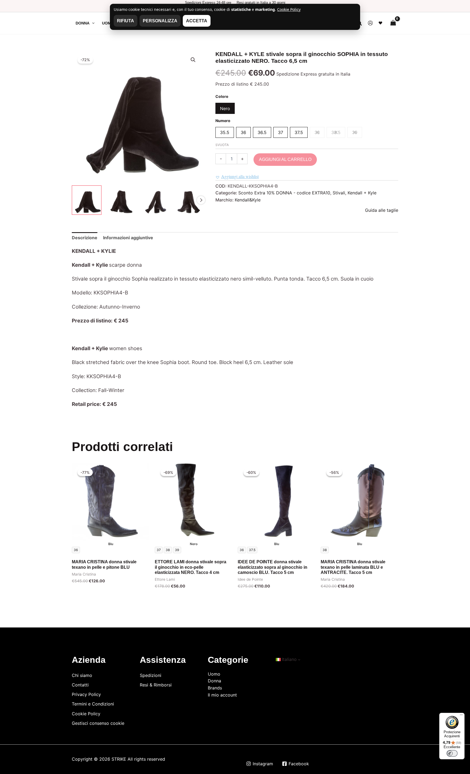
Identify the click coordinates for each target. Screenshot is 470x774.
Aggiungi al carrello (285, 159)
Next (201, 200)
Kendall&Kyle (248, 200)
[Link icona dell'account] (370, 23)
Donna (214, 680)
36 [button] (243, 132)
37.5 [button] (299, 132)
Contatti (80, 685)
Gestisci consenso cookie (98, 723)
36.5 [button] (262, 132)
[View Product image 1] (86, 200)
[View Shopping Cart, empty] (393, 23)
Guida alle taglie (381, 210)
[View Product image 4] (187, 200)
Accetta (196, 20)
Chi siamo (82, 675)
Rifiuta (125, 20)
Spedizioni (150, 675)
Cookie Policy (86, 713)
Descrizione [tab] (84, 237)
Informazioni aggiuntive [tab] (128, 237)
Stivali (339, 192)
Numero (222, 120)
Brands (215, 688)
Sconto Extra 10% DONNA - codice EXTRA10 (284, 192)
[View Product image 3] (154, 200)
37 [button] (280, 132)
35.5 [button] (224, 132)
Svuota (222, 145)
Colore (221, 96)
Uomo (214, 674)
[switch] (452, 753)
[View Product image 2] (120, 200)
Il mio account (222, 695)
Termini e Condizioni (93, 704)
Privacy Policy (86, 694)
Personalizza (160, 20)
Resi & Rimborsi (156, 685)
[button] (91, 23)
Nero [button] (225, 108)
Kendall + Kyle (362, 192)
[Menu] (461, 716)
